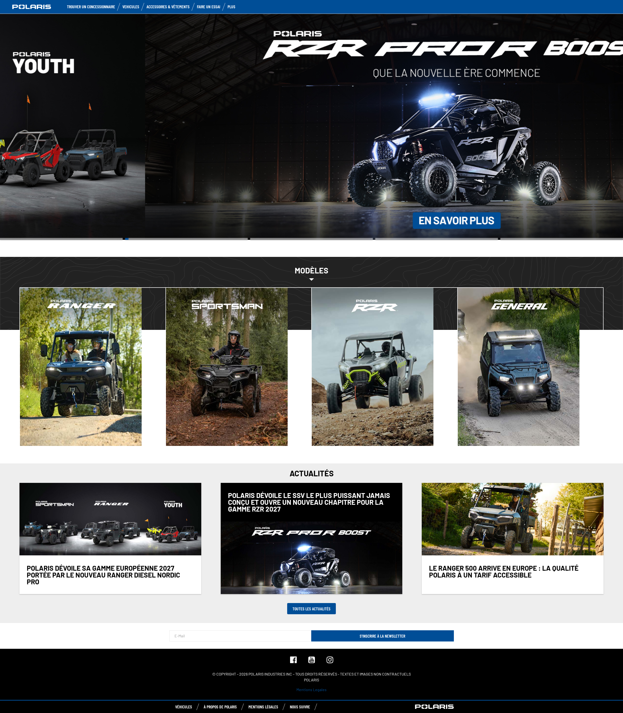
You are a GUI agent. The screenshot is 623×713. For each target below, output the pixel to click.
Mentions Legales (311, 689)
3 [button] (311, 239)
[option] (311, 126)
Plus (231, 6)
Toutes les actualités (311, 608)
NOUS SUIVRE (300, 706)
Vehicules (130, 6)
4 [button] (436, 239)
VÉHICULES (183, 706)
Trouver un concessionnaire (91, 6)
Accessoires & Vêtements (168, 6)
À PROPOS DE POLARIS (220, 706)
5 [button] (561, 239)
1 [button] (61, 239)
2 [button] (186, 239)
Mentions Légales (263, 706)
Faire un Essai (208, 6)
